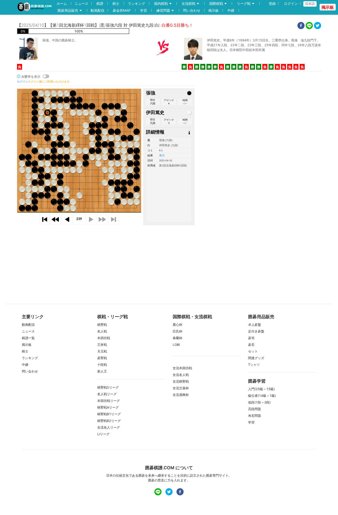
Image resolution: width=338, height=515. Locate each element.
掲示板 (213, 10)
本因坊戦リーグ (108, 401)
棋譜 (99, 3)
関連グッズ (256, 358)
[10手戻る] (56, 219)
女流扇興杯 (181, 395)
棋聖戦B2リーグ (109, 421)
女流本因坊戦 (182, 368)
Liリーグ (103, 434)
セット (253, 351)
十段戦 (102, 364)
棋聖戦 (102, 324)
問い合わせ (191, 10)
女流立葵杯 (181, 388)
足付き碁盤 (256, 331)
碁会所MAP (122, 10)
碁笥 (251, 338)
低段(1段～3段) (259, 402)
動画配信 (97, 10)
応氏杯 (177, 331)
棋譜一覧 (28, 338)
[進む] (91, 219)
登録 (272, 3)
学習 (143, 10)
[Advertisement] (169, 257)
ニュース (81, 3)
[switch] (46, 76)
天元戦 (102, 351)
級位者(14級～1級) (262, 396)
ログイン (291, 3)
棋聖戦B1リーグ (109, 414)
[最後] (113, 219)
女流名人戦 (181, 375)
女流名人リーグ (108, 427)
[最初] (44, 219)
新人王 (102, 371)
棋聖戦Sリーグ (108, 387)
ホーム (62, 3)
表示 (162, 155)
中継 (230, 10)
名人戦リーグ (107, 394)
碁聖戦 (102, 358)
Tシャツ (254, 364)
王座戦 (102, 344)
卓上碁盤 (254, 324)
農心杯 (177, 324)
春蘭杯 (177, 338)
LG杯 (176, 344)
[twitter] (317, 26)
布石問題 (254, 416)
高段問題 (254, 409)
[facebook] (301, 26)
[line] (309, 26)
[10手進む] (102, 219)
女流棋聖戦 (181, 381)
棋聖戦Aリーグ (108, 407)
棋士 (115, 3)
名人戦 (102, 331)
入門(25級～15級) (261, 389)
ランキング (136, 3)
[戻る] (67, 219)
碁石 (251, 344)
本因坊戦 (103, 338)
